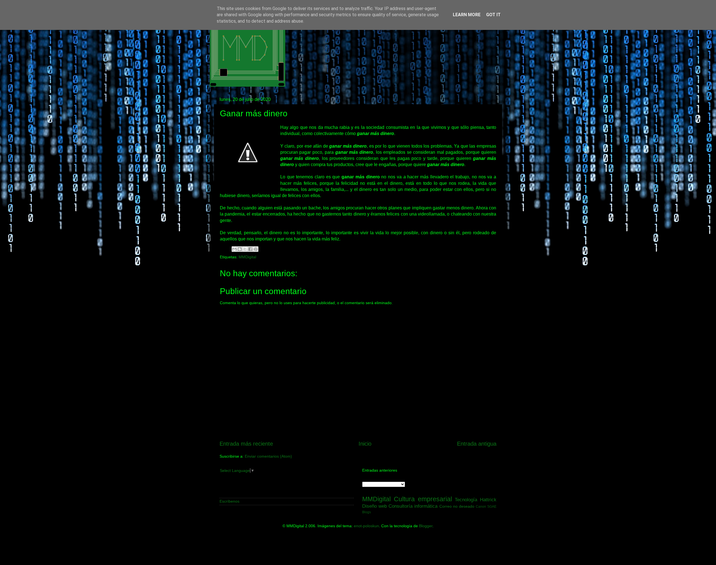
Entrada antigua (476, 444)
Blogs (366, 512)
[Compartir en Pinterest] (255, 249)
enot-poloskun (366, 526)
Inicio (365, 444)
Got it (493, 14)
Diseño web (374, 506)
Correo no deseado (456, 506)
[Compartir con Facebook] (250, 249)
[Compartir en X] (245, 249)
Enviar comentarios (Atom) (268, 456)
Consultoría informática (412, 506)
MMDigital (247, 257)
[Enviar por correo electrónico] (234, 249)
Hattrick (488, 499)
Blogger (425, 526)
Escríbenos (229, 501)
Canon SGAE (486, 506)
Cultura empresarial (423, 499)
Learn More (467, 14)
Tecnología (466, 499)
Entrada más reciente (246, 444)
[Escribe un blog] (239, 249)
